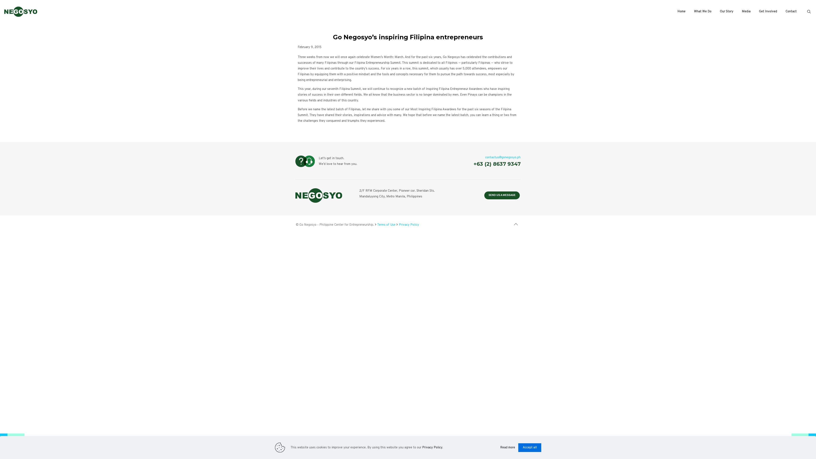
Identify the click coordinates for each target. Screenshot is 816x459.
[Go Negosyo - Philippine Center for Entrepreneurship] (20, 11)
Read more (507, 448)
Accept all (530, 448)
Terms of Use (386, 225)
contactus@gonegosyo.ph (503, 158)
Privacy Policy (409, 225)
